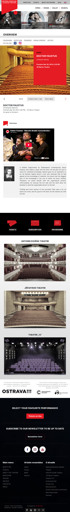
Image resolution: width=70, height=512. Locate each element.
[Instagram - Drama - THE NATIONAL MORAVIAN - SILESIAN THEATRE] (20, 43)
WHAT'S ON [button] (26, 2)
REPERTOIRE (18, 40)
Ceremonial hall (51, 481)
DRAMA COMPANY (39, 40)
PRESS (5, 487)
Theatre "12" (50, 478)
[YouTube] (31, 510)
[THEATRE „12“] (35, 356)
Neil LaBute (31, 27)
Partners (49, 495)
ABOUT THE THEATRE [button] (48, 2)
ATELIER (5, 478)
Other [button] (59, 2)
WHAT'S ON (7, 467)
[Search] (39, 510)
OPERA (37, 8)
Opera (26, 467)
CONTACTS (7, 484)
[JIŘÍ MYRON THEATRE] (35, 309)
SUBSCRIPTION (35, 230)
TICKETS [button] (36, 2)
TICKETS (12, 230)
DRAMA (46, 8)
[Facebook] (27, 510)
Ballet (26, 473)
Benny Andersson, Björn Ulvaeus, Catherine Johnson (11, 27)
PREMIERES (28, 40)
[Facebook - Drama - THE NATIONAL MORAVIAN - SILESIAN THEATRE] (15, 43)
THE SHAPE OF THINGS (35, 26)
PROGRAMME (7, 40)
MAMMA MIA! (5, 24)
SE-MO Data (39, 506)
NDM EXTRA (7, 475)
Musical (26, 475)
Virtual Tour (50, 484)
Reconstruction (51, 487)
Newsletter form (35, 437)
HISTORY (50, 40)
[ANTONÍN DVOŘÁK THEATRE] (35, 262)
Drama (26, 470)
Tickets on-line (35, 416)
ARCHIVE (6, 481)
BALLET (55, 8)
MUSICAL (64, 8)
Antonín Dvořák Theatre (54, 473)
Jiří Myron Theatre (52, 475)
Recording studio (52, 492)
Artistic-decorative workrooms (56, 490)
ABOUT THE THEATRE (10, 473)
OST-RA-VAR (7, 43)
